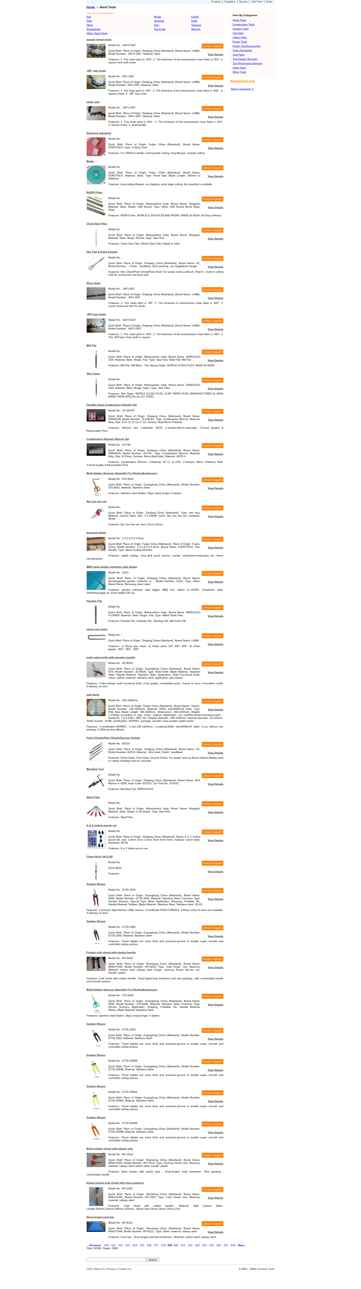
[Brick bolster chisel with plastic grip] (96, 1166)
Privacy (111, 1268)
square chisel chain (99, 39)
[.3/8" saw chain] (96, 88)
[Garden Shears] (96, 906)
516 (149, 1245)
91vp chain (93, 283)
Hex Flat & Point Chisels (102, 251)
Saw (156, 24)
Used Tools (239, 67)
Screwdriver (93, 29)
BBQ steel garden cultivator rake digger (111, 566)
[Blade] (96, 183)
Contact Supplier (212, 46)
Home (90, 7)
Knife (194, 20)
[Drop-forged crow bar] (96, 1230)
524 (204, 1245)
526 (219, 1245)
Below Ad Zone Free (243, 81)
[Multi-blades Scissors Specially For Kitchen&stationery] (96, 495)
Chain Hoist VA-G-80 (99, 856)
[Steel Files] (96, 819)
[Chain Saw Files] (96, 245)
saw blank (92, 694)
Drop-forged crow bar (100, 1217)
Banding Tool (95, 769)
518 (163, 1245)
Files (89, 20)
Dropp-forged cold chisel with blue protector (115, 1182)
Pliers (89, 24)
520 (176, 1245)
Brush (157, 16)
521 (183, 1245)
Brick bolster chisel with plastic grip (109, 1148)
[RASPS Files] (96, 214)
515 (142, 1245)
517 (156, 1245)
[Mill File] (96, 367)
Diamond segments (98, 133)
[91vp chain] (96, 298)
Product (216, 1)
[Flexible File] (96, 623)
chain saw (92, 101)
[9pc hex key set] (96, 523)
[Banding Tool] (96, 790)
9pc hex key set (96, 501)
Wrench (195, 29)
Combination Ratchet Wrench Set (107, 439)
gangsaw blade (96, 532)
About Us (99, 1268)
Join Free (256, 1)
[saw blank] (96, 715)
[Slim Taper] (96, 395)
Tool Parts (238, 54)
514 (135, 1245)
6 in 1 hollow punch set (101, 825)
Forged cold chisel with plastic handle (111, 952)
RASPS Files (94, 192)
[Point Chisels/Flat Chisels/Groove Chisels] (96, 759)
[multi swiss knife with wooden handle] (96, 676)
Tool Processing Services (247, 63)
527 (226, 1245)
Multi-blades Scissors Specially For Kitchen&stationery (121, 473)
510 (106, 1245)
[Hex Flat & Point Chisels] (96, 270)
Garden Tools (241, 28)
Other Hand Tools (96, 33)
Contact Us (124, 1268)
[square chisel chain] (96, 56)
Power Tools (240, 41)
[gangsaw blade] (96, 550)
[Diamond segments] (96, 155)
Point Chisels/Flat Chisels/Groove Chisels (113, 737)
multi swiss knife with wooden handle (110, 657)
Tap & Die (159, 29)
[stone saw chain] (96, 639)
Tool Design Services (245, 59)
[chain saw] (96, 119)
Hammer (159, 20)
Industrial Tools (266, 1268)
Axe (88, 16)
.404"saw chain (96, 314)
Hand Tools (239, 20)
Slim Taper (93, 373)
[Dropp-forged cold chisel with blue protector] (96, 1204)
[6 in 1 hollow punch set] (96, 847)
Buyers (243, 1)
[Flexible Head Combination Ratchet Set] (96, 420)
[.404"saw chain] (96, 331)
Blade (90, 161)
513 (128, 1245)
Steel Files (93, 797)
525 (211, 1245)
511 (113, 1245)
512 (120, 1245)
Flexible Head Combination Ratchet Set (111, 404)
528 (233, 1245)
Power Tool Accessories (247, 46)
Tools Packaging (242, 50)
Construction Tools (244, 24)
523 (197, 1245)
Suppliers (229, 1)
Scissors (196, 24)
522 (190, 1245)
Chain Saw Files (96, 223)
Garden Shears (95, 884)
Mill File (91, 345)
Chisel (195, 16)
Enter (269, 1)
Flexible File (94, 600)
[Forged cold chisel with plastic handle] (96, 969)
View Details (215, 54)
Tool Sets (238, 33)
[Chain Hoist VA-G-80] (96, 878)
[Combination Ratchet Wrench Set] (96, 454)
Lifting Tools (240, 37)
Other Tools (239, 71)
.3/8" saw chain (96, 70)
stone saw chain (97, 629)
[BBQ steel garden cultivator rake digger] (96, 588)
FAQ (89, 1268)
